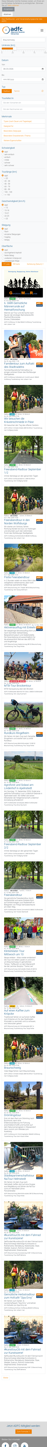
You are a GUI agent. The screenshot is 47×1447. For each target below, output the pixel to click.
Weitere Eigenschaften (12, 140)
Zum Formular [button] (22, 1431)
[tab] (23, 121)
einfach (7, 157)
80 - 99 (7, 189)
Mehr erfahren (13, 5)
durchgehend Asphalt (13, 253)
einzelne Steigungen (12, 234)
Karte (17, 264)
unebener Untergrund (12, 258)
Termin (17, 91)
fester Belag (9, 255)
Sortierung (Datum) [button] (34, 264)
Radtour (7, 91)
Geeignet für (8, 126)
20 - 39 (7, 181)
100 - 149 (8, 192)
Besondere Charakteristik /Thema (17, 136)
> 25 (6, 219)
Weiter (5, 1378)
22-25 (6, 216)
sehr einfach (9, 154)
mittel (6, 160)
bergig (6, 240)
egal (6, 152)
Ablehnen (7, 14)
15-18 (6, 210)
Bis (3, 75)
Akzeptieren (8, 9)
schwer (7, 163)
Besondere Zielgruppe (12, 131)
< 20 (6, 178)
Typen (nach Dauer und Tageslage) (18, 121)
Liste (7, 264)
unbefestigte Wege (11, 261)
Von (3, 64)
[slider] (15, 48)
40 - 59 (7, 184)
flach (6, 231)
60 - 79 (7, 186)
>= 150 (7, 195)
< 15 (6, 208)
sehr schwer (9, 165)
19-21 (6, 213)
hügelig (7, 237)
